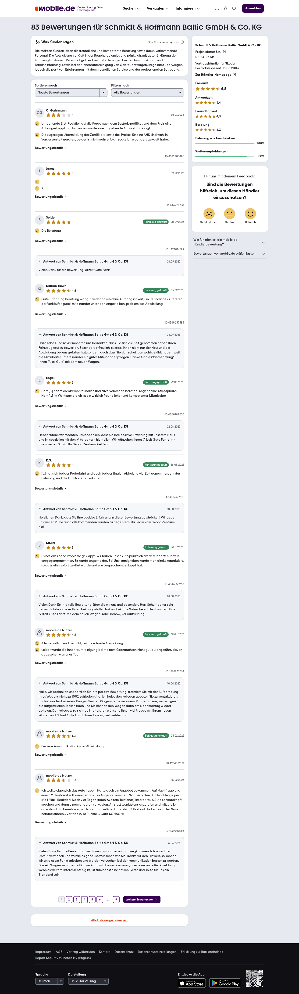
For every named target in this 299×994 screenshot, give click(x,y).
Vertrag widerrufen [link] (81, 952)
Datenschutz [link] (124, 952)
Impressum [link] (43, 952)
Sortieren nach (46, 85)
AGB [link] (59, 952)
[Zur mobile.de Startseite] (73, 8)
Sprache (41, 974)
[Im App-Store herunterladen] (193, 983)
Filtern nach (120, 85)
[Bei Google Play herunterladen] (225, 983)
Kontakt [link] (104, 952)
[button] (109, 148)
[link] (226, 8)
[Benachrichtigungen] (216, 8)
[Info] (182, 42)
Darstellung (77, 974)
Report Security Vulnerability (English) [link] (63, 958)
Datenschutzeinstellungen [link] (157, 952)
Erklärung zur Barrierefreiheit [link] (202, 952)
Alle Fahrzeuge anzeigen (109, 920)
